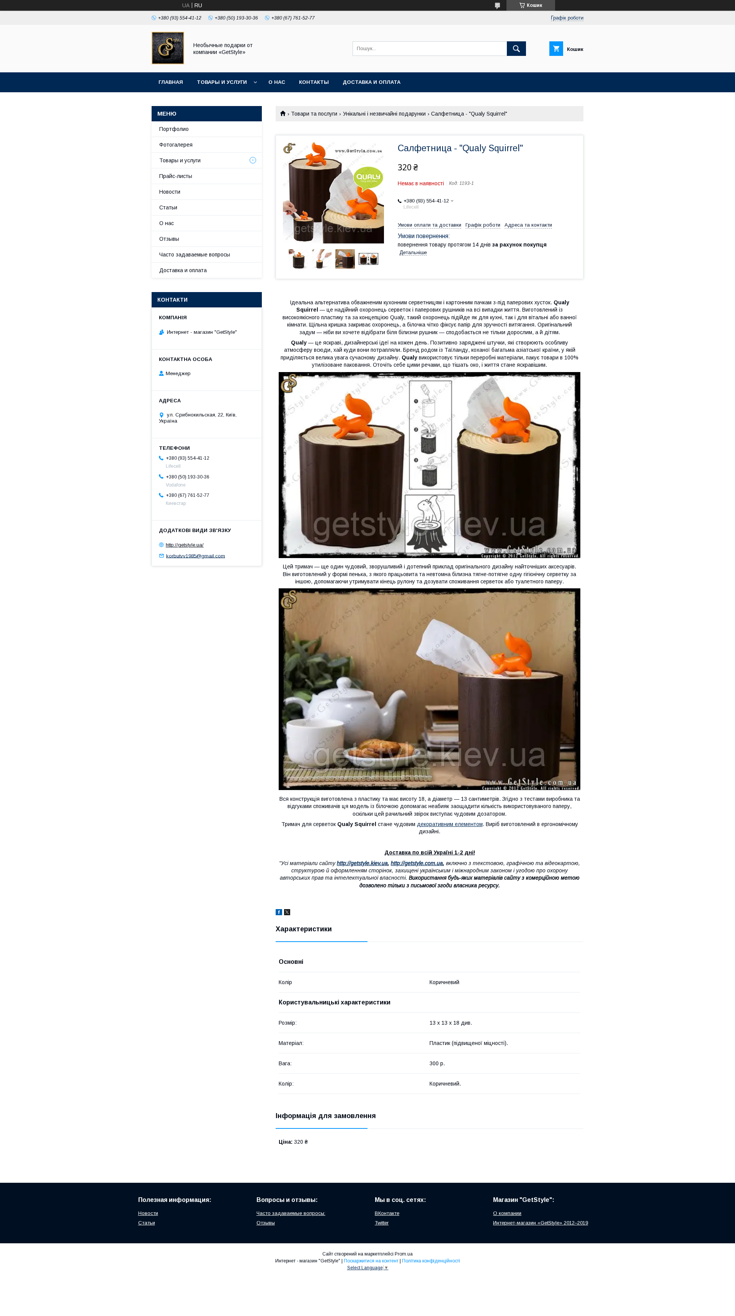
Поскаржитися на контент (371, 1261)
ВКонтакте (387, 1213)
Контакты (314, 82)
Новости (169, 192)
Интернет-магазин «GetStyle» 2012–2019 (540, 1223)
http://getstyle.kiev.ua (362, 863)
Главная (170, 82)
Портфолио (174, 129)
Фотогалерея (176, 145)
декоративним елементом (450, 824)
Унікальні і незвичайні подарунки (384, 114)
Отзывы (169, 239)
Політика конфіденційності (431, 1261)
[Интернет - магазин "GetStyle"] (168, 62)
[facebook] (279, 913)
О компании (507, 1213)
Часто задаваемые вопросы (194, 254)
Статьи (168, 207)
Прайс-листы (175, 176)
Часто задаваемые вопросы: (290, 1213)
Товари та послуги (314, 114)
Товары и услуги (222, 82)
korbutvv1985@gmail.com (195, 555)
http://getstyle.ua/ (185, 545)
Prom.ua (404, 1254)
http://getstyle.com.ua (417, 863)
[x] (287, 913)
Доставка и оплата (371, 82)
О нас (276, 82)
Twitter (382, 1223)
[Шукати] (516, 48)
